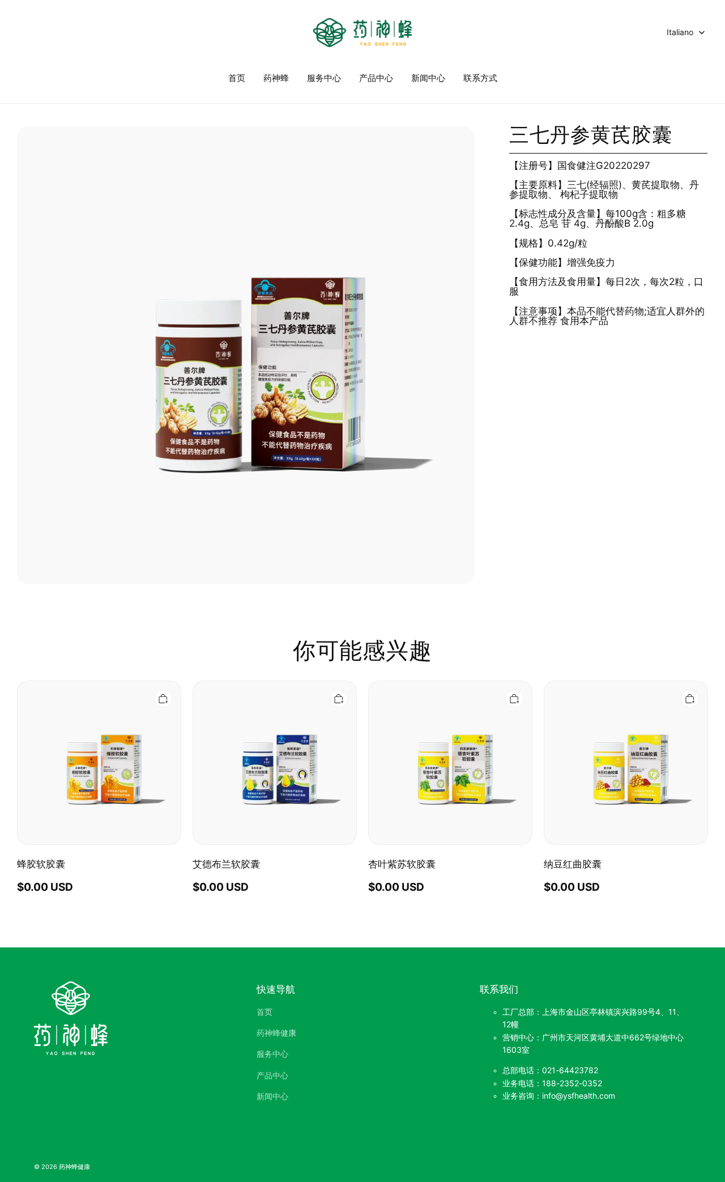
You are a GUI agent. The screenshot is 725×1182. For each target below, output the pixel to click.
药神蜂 (276, 78)
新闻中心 (428, 78)
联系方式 (480, 78)
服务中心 (324, 78)
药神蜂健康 (276, 1033)
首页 (236, 78)
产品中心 (376, 78)
